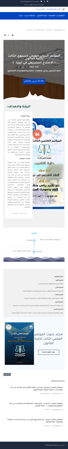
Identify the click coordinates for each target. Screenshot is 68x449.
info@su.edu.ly (27, 4)
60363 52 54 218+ (37, 4)
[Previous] (20, 220)
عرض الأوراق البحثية (48, 352)
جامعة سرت (36, 1)
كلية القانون (49, 30)
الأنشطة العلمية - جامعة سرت (48, 9)
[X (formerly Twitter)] (8, 35)
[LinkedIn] (4, 35)
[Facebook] (47, 1)
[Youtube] (41, 1)
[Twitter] (44, 1)
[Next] (17, 220)
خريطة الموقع (28, 1)
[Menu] (63, 9)
